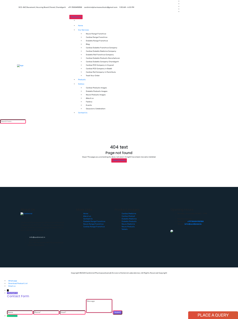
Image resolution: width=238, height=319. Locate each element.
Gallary (81, 84)
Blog (88, 44)
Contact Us (82, 113)
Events (89, 105)
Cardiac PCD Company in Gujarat (100, 65)
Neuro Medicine (128, 224)
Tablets (125, 229)
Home (80, 26)
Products (82, 80)
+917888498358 (195, 221)
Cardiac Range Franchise (96, 37)
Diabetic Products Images (97, 91)
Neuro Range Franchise (96, 34)
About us (90, 98)
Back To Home (119, 160)
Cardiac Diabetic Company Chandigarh (102, 62)
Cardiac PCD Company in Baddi (99, 69)
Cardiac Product (128, 216)
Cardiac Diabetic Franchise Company (101, 48)
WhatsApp (13, 316)
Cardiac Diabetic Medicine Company (101, 51)
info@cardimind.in (37, 237)
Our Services (83, 30)
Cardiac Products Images (96, 88)
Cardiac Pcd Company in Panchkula (101, 72)
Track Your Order (93, 76)
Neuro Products (128, 227)
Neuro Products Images (96, 95)
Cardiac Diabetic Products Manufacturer (103, 58)
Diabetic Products (129, 221)
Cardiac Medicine (129, 214)
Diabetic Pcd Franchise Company (100, 55)
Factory (89, 102)
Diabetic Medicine (129, 219)
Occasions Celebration (95, 109)
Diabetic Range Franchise (97, 41)
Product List (76, 17)
